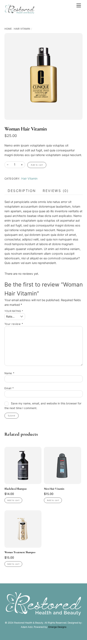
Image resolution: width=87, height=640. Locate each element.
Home (8, 28)
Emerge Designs (57, 627)
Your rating (13, 311)
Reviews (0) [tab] (56, 191)
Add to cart (37, 165)
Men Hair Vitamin (54, 488)
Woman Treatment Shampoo (19, 552)
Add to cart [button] (13, 500)
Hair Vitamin (22, 28)
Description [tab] (22, 191)
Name (9, 373)
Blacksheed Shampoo (15, 488)
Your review (13, 323)
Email (9, 388)
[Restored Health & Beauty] (19, 12)
